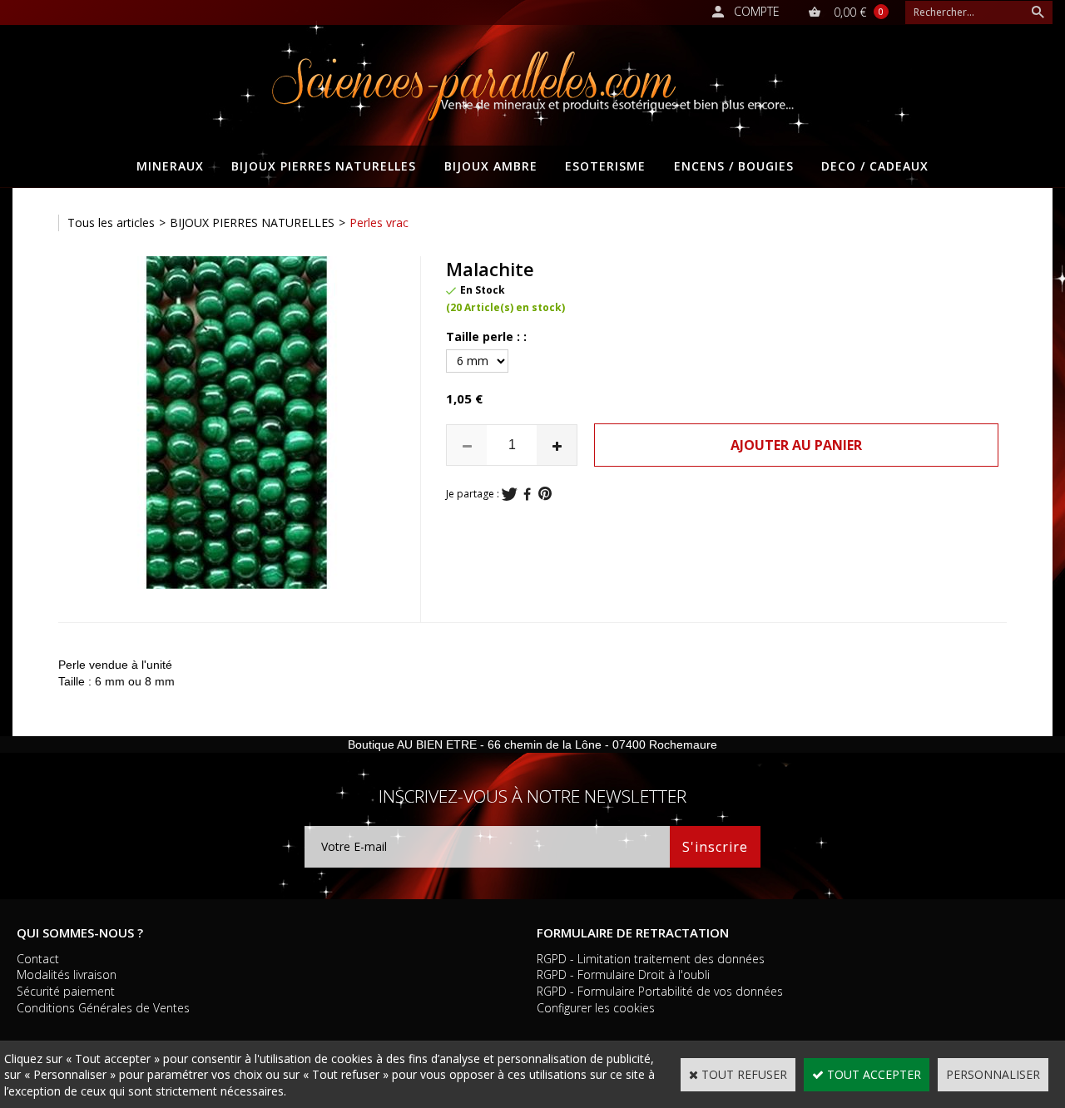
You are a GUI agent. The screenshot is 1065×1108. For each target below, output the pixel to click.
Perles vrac (379, 222)
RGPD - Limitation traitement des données (651, 959)
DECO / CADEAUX (875, 166)
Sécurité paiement (66, 991)
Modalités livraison (66, 974)
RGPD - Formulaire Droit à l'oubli (623, 974)
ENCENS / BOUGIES (734, 166)
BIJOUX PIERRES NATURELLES (323, 166)
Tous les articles (111, 222)
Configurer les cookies (596, 1008)
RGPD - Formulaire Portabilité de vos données (660, 991)
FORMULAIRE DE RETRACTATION (633, 932)
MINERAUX (170, 166)
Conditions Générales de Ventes (103, 1008)
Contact (38, 959)
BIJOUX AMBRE (490, 166)
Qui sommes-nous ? (80, 932)
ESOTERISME (605, 166)
